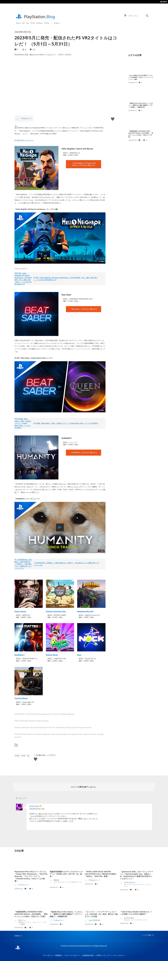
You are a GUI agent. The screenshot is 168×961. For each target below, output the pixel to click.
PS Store (39, 23)
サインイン (133, 15)
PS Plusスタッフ (23, 885)
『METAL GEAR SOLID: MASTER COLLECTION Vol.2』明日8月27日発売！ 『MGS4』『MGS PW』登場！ (101, 873)
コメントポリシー (119, 955)
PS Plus (46, 23)
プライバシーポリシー (72, 955)
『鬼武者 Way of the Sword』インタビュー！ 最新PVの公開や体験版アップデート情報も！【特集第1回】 (140, 105)
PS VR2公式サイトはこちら (24, 140)
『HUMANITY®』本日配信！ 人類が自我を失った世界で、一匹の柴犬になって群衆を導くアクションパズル (66, 564)
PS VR (33, 23)
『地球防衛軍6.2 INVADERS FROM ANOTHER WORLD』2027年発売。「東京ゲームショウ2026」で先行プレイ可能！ (140, 134)
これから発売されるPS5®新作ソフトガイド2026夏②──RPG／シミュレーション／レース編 (140, 77)
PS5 (23, 23)
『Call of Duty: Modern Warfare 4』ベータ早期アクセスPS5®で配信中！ (136, 913)
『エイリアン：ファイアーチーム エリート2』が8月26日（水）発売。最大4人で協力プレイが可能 (101, 914)
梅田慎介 (57, 880)
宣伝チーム (22, 920)
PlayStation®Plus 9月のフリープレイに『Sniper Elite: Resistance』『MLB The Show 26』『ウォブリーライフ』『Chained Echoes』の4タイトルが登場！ (30, 876)
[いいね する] (139, 83)
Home (18, 23)
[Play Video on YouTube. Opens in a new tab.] (101, 261)
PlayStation (39, 16)
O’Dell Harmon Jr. (130, 882)
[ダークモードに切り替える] (125, 15)
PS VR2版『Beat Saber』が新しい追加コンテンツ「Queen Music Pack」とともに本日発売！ (66, 423)
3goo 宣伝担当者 (94, 920)
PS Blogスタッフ (26, 118)
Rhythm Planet (52, 655)
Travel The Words (21, 698)
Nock (79, 655)
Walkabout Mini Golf (85, 611)
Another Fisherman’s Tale (56, 611)
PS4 (27, 23)
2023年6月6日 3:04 (36, 808)
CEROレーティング (103, 955)
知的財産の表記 (88, 955)
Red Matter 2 (19, 655)
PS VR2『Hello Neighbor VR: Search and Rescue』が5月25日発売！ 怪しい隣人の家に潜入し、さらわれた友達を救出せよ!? (65, 279)
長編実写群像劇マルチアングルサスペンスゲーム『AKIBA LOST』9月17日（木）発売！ (66, 873)
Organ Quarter (20, 611)
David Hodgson (129, 918)
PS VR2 (23, 755)
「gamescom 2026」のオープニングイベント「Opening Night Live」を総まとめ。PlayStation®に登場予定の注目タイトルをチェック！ (136, 875)
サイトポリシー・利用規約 (52, 955)
